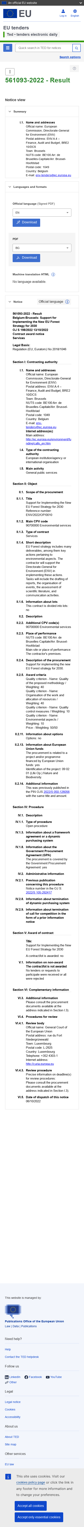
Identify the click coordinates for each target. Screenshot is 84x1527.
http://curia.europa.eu (40, 1064)
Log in (63, 15)
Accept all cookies (31, 1506)
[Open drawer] (9, 71)
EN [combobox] (17, 212)
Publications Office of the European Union (34, 1321)
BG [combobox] (17, 248)
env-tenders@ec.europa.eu (53, 175)
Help (8, 1349)
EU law (9, 1464)
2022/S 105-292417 (39, 892)
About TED (12, 1436)
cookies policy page (30, 1482)
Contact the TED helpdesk (22, 1356)
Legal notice (13, 1402)
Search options (70, 57)
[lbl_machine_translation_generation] (53, 274)
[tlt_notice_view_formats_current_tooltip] (67, 302)
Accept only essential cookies (39, 1517)
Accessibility (12, 1417)
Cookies (10, 1409)
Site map (10, 1444)
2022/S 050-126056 (57, 791)
